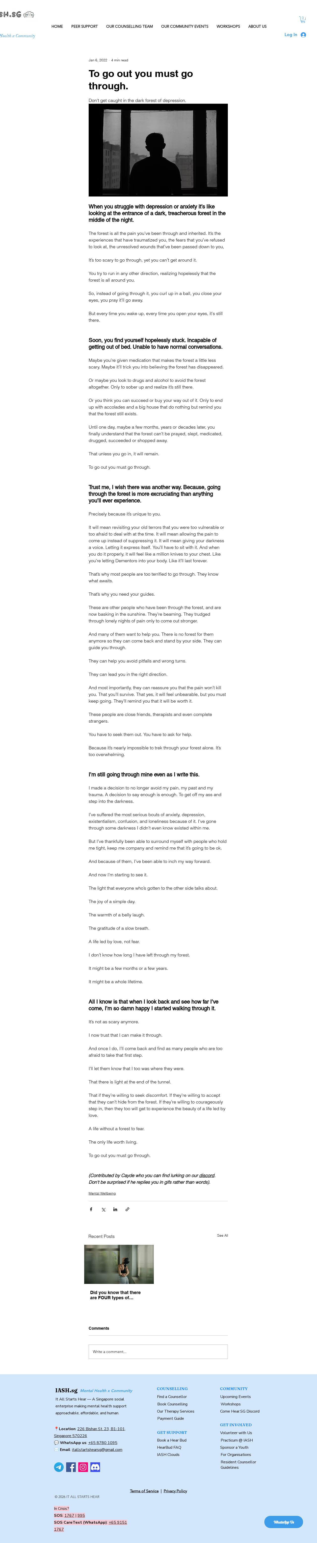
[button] (303, 19)
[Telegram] (59, 1467)
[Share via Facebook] (91, 1209)
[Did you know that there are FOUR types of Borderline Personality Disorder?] (119, 1264)
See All (222, 1235)
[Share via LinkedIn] (115, 1209)
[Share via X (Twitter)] (103, 1209)
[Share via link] (127, 1209)
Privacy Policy (175, 1491)
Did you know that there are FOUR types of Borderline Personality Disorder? (115, 1295)
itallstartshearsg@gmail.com (97, 1449)
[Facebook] (71, 1467)
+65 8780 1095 (102, 1442)
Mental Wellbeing (102, 1193)
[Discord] (95, 1467)
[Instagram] (83, 1467)
